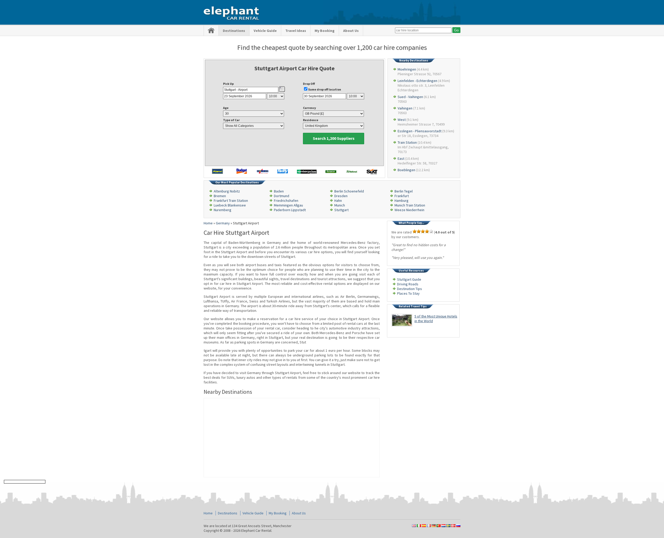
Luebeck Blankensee (230, 205)
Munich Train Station (410, 205)
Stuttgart (341, 210)
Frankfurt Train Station (231, 200)
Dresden (341, 196)
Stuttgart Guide (409, 279)
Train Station (407, 142)
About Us (351, 30)
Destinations (234, 30)
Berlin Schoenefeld (349, 191)
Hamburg (402, 200)
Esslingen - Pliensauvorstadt (419, 131)
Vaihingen (405, 108)
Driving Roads (407, 284)
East (401, 158)
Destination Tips (409, 288)
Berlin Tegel (404, 191)
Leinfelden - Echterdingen (417, 80)
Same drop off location (324, 89)
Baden (279, 191)
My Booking (325, 30)
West (402, 119)
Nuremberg (222, 210)
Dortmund (281, 196)
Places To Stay (408, 293)
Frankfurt (402, 196)
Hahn (338, 200)
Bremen (220, 196)
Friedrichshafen (286, 200)
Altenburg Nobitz (227, 191)
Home (208, 513)
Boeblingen (406, 170)
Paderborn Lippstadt (290, 210)
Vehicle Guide (265, 30)
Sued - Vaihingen (410, 96)
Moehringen (407, 69)
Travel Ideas (295, 30)
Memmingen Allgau (288, 205)
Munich (339, 205)
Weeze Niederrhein (409, 210)
